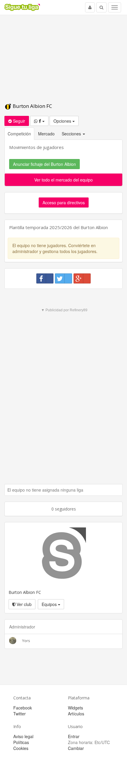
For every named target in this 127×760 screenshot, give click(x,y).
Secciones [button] (72, 134)
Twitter (19, 714)
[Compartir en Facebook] (44, 278)
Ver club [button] (23, 604)
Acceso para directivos (64, 202)
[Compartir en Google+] (82, 278)
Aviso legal (23, 736)
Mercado (46, 134)
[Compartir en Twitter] (63, 278)
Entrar (73, 736)
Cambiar (76, 748)
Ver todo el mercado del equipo (63, 180)
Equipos (50, 604)
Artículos (76, 714)
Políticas (21, 742)
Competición (19, 134)
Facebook (22, 708)
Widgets (75, 708)
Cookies (20, 748)
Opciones (62, 121)
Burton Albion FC (32, 106)
